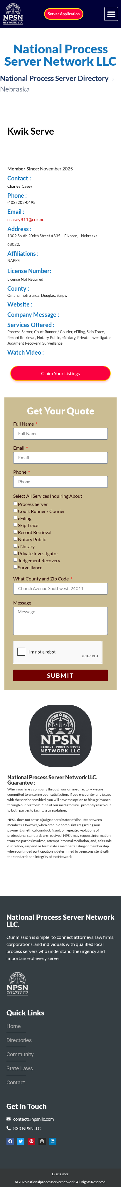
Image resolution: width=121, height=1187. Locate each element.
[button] (111, 14)
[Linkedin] (52, 1141)
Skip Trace (28, 525)
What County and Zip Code (41, 578)
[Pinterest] (31, 1141)
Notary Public (32, 539)
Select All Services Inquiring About (47, 496)
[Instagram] (42, 1141)
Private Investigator (38, 553)
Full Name (24, 423)
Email (19, 448)
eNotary (26, 546)
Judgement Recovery (39, 560)
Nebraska (15, 88)
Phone (20, 472)
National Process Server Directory (54, 78)
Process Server (33, 504)
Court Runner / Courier (41, 511)
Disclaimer (60, 1174)
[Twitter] (20, 1141)
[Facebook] (10, 1141)
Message (22, 602)
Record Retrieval (34, 532)
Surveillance (30, 567)
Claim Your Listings (60, 373)
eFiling (24, 518)
